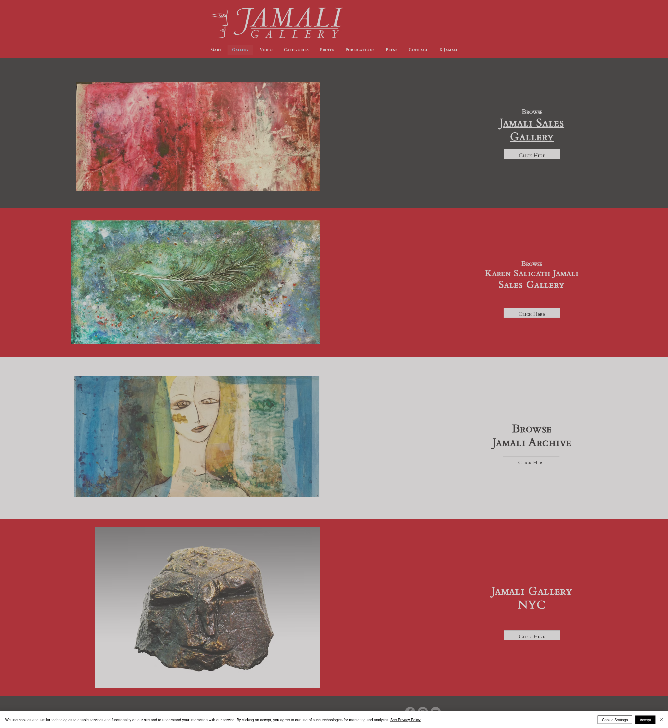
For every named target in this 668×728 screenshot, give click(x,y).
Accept (645, 719)
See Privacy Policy (405, 719)
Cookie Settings (615, 719)
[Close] (662, 719)
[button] (450, 672)
